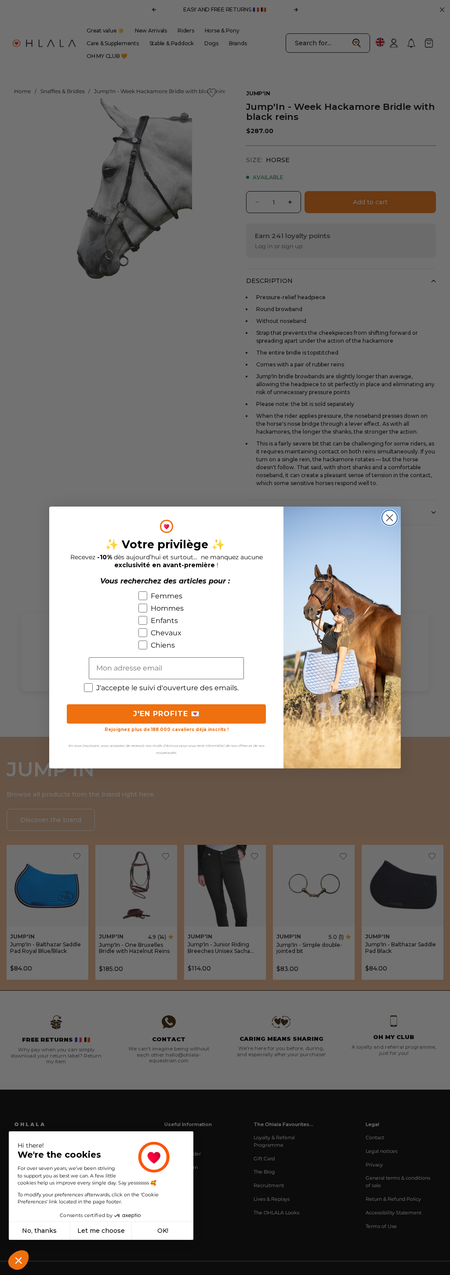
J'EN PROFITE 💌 (166, 714)
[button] (18, 1260)
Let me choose (101, 1231)
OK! (162, 1231)
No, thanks (39, 1231)
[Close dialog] (389, 517)
